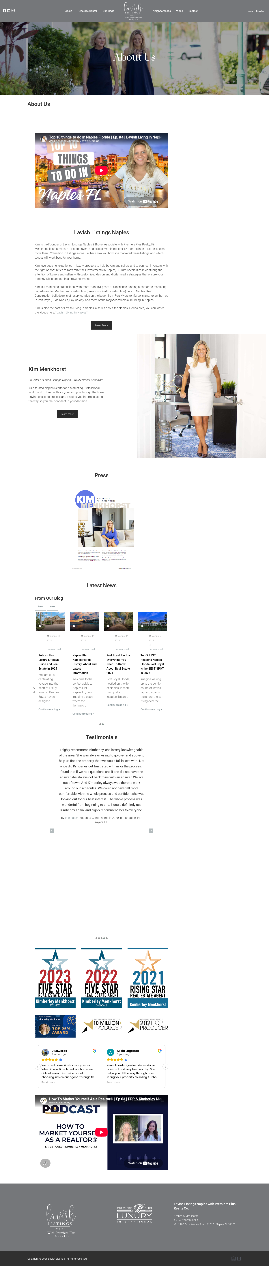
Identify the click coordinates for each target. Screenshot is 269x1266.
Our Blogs (108, 11)
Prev (40, 606)
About (68, 11)
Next (52, 606)
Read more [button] (48, 1082)
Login (250, 11)
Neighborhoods (162, 11)
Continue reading (48, 709)
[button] (165, 1066)
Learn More (101, 325)
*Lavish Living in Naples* (71, 312)
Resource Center (87, 11)
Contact (193, 11)
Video (179, 11)
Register (260, 11)
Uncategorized (54, 649)
